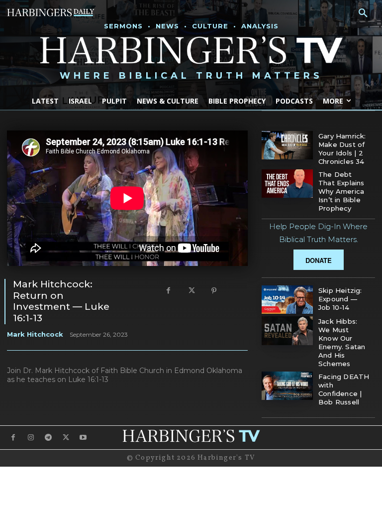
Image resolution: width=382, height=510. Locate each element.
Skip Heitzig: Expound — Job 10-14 (340, 298)
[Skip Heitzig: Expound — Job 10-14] (287, 299)
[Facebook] (168, 291)
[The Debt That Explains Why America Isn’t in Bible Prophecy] (287, 183)
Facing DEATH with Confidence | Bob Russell (343, 389)
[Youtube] (83, 437)
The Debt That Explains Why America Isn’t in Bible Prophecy (341, 191)
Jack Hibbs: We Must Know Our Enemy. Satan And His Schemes (341, 342)
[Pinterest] (214, 291)
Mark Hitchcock (35, 334)
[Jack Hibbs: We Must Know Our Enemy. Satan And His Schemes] (287, 330)
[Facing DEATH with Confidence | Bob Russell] (287, 386)
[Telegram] (48, 437)
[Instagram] (30, 437)
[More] (237, 291)
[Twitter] (191, 291)
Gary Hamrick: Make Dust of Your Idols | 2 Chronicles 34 (342, 148)
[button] (363, 13)
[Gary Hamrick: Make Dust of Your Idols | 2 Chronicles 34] (287, 145)
